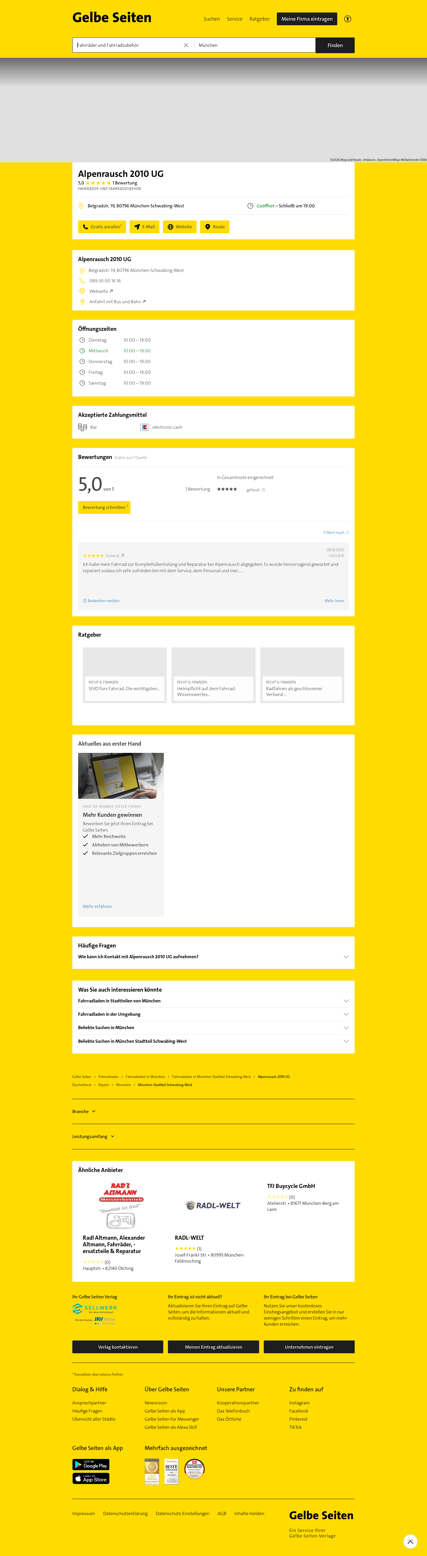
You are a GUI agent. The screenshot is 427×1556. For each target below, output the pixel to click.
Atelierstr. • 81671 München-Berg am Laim (303, 1197)
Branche (80, 1111)
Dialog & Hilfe (89, 1389)
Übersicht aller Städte (93, 1419)
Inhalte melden (249, 1513)
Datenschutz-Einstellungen (182, 1513)
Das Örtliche (229, 1419)
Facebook (298, 1411)
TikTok (295, 1427)
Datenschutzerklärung (125, 1513)
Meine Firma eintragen (307, 18)
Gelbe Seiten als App (165, 1411)
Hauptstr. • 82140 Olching (114, 1252)
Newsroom (156, 1403)
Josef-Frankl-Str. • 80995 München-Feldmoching (210, 1249)
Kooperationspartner (238, 1403)
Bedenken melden (104, 600)
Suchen (212, 18)
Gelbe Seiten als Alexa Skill (171, 1427)
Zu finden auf (306, 1389)
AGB (222, 1513)
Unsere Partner (236, 1389)
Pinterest (298, 1419)
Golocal (112, 555)
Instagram (299, 1403)
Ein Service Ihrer (312, 1533)
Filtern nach (334, 532)
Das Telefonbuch (233, 1411)
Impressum (83, 1513)
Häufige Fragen (87, 1411)
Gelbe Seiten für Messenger (172, 1419)
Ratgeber (260, 18)
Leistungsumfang (89, 1136)
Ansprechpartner (89, 1403)
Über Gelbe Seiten (167, 1389)
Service (235, 18)
